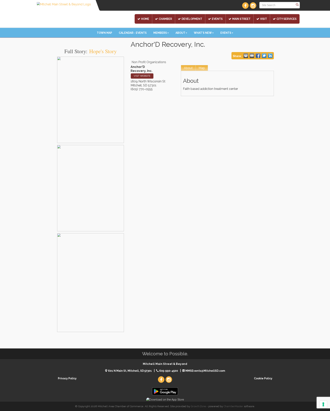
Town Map (104, 32)
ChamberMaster (233, 406)
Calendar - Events (133, 32)
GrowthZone (198, 406)
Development (192, 18)
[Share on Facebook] (258, 55)
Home (145, 18)
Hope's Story (103, 51)
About (180, 32)
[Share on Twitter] (264, 55)
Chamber (165, 18)
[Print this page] (245, 55)
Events (217, 18)
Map (202, 68)
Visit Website (142, 75)
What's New (203, 32)
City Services (287, 18)
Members (160, 32)
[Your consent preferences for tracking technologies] (323, 404)
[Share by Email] (252, 55)
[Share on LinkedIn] (270, 55)
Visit (263, 18)
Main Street (241, 18)
